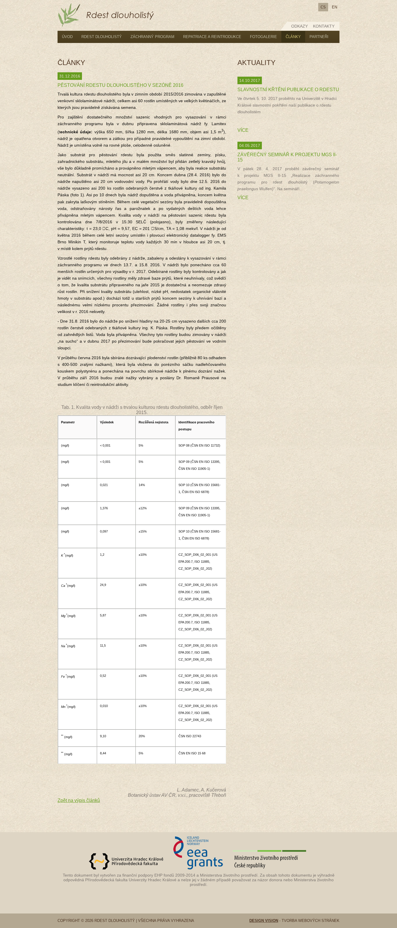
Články (293, 37)
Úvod (67, 37)
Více (242, 130)
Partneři (319, 37)
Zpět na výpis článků (79, 800)
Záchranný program (152, 37)
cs (323, 7)
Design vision (263, 920)
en (334, 7)
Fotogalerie (263, 37)
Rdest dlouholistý (101, 37)
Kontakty (324, 26)
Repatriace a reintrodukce (212, 37)
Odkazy (299, 26)
